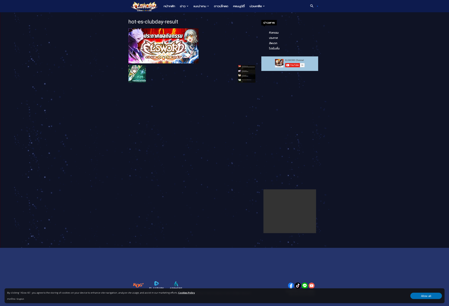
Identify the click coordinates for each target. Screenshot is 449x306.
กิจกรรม (274, 32)
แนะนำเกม (199, 6)
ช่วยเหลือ (256, 6)
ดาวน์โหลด (221, 6)
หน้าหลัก (169, 6)
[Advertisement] (289, 211)
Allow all (426, 296)
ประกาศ (273, 38)
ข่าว (183, 6)
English (20, 299)
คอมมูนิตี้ (239, 6)
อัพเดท (273, 43)
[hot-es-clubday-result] (163, 45)
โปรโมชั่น (274, 48)
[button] (313, 6)
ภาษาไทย (11, 299)
